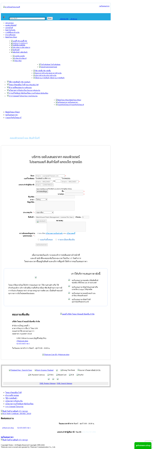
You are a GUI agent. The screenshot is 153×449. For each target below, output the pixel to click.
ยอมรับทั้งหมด (46, 239)
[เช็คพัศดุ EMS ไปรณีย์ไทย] (20, 370)
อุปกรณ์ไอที (9, 28)
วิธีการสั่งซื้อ (47, 71)
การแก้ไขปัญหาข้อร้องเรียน (39, 93)
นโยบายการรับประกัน (33, 90)
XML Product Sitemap (48, 383)
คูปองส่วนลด (53, 67)
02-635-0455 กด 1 (23, 344)
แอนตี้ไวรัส (23, 41)
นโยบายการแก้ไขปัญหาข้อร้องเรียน (19, 404)
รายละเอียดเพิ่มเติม (66, 239)
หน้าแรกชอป (9, 23)
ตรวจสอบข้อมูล (42, 191)
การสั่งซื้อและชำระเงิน (12, 32)
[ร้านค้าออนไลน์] (11, 7)
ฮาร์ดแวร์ (23, 58)
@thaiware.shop (22, 341)
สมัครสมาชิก (63, 19)
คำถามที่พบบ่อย (10, 35)
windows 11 (24, 43)
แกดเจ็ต (22, 56)
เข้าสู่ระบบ (73, 19)
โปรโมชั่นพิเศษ (55, 64)
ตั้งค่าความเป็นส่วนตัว (9, 443)
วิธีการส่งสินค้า (25, 82)
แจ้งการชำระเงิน (51, 75)
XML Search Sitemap (64, 383)
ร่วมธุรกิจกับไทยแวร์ (77, 105)
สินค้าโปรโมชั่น (10, 30)
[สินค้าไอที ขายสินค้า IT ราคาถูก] (14, 411)
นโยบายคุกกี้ (46, 443)
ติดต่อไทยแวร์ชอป (11, 37)
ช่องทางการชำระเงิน (54, 73)
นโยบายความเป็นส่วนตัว (29, 443)
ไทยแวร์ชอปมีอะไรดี (31, 85)
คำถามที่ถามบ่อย (12, 395)
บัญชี (17, 50)
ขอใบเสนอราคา (104, 6)
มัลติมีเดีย (22, 45)
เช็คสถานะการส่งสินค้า (57, 78)
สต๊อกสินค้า (24, 52)
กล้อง (20, 61)
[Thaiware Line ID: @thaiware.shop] (55, 354)
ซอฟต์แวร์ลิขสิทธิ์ (10, 25)
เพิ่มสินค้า (42, 221)
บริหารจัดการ (25, 47)
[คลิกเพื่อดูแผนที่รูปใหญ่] (77, 314)
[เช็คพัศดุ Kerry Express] (44, 370)
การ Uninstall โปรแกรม (14, 407)
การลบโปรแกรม (32, 96)
